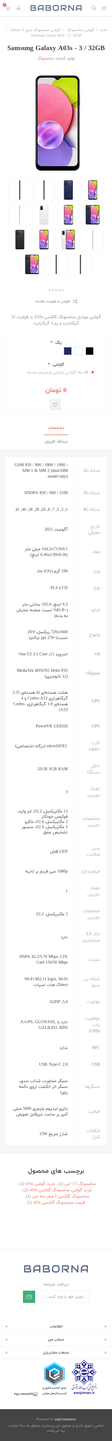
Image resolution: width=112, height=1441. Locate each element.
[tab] (56, 428)
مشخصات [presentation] (56, 428)
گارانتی (57, 364)
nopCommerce (65, 1419)
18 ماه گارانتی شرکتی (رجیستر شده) (58, 372)
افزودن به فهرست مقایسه (52, 301)
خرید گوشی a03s (40, 1184)
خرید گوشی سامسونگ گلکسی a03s (60, 1190)
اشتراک (29, 1297)
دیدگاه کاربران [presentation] (56, 441)
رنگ (57, 343)
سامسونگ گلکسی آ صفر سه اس (60, 1196)
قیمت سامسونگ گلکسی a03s (59, 1203)
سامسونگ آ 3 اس (80, 1184)
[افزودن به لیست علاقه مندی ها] (55, 405)
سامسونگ (45, 58)
